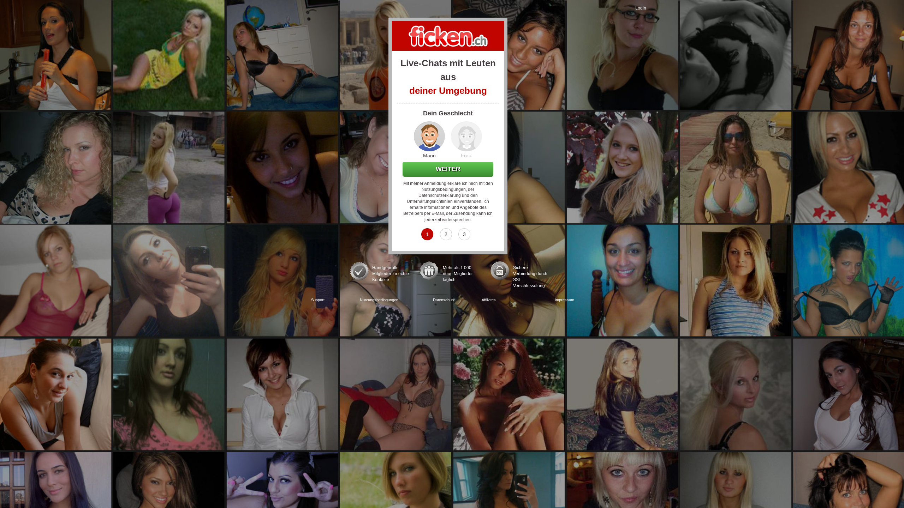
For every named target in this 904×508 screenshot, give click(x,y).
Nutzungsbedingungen (444, 189)
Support (318, 300)
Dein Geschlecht (448, 113)
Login (640, 8)
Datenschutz (444, 300)
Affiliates (489, 300)
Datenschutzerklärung (439, 195)
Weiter (448, 169)
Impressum (564, 300)
